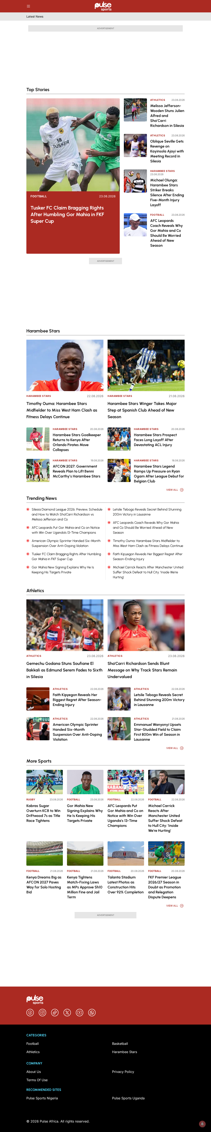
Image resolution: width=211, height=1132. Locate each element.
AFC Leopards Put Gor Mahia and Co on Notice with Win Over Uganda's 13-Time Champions (125, 815)
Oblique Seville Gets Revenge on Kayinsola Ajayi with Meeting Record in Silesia (167, 151)
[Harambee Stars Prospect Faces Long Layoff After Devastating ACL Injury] (119, 439)
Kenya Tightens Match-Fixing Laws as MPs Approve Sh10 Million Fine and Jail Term (84, 887)
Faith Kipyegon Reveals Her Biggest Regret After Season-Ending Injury (77, 700)
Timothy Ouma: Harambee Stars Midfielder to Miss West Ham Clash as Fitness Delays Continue (61, 410)
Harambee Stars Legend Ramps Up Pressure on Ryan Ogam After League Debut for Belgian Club (159, 473)
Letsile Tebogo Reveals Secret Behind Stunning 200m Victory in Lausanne (159, 700)
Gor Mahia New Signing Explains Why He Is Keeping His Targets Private (85, 813)
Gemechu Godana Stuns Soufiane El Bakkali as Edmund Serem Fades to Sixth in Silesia (64, 670)
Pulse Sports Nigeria (42, 1098)
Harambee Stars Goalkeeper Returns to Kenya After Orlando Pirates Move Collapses (77, 442)
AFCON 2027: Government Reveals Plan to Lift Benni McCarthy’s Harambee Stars (76, 471)
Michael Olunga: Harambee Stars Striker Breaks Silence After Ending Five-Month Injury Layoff (167, 192)
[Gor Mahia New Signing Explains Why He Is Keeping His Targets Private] (85, 782)
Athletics (157, 99)
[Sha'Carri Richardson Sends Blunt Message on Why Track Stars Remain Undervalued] (146, 625)
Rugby (30, 799)
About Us (33, 1072)
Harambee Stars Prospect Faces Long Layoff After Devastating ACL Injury (155, 440)
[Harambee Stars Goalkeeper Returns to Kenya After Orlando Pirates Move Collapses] (37, 439)
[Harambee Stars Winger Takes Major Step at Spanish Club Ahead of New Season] (146, 365)
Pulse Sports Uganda (128, 1098)
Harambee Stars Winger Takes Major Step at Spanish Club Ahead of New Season (142, 410)
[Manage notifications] (202, 1124)
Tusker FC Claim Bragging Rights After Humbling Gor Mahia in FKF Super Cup (67, 214)
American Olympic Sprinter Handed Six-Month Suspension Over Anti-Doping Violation (77, 732)
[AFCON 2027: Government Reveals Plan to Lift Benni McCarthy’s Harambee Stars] (37, 470)
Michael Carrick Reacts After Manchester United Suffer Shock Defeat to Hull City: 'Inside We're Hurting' (165, 818)
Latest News (34, 16)
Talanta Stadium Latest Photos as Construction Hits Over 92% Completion (126, 884)
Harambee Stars (162, 171)
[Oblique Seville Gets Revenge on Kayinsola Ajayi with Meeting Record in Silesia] (135, 149)
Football (38, 196)
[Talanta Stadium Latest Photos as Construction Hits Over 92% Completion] (126, 853)
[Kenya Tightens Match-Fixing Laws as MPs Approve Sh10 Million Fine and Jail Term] (85, 853)
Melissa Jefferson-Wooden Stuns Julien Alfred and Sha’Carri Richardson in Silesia (167, 116)
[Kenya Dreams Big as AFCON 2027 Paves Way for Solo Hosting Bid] (44, 853)
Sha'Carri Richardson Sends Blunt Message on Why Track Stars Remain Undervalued (142, 670)
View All (172, 489)
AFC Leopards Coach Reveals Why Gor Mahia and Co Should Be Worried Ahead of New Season (166, 233)
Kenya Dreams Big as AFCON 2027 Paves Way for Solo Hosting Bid (43, 884)
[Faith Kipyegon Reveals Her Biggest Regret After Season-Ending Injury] (37, 699)
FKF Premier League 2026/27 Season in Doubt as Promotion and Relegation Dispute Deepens (164, 887)
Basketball (120, 1044)
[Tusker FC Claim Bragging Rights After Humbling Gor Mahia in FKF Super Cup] (73, 144)
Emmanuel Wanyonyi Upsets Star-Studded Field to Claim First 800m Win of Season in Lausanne (157, 732)
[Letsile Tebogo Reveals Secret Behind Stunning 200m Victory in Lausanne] (119, 699)
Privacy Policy (123, 1072)
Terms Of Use (37, 1080)
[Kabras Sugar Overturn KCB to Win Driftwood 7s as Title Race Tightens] (44, 782)
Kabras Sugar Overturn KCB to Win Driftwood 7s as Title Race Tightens (43, 813)
